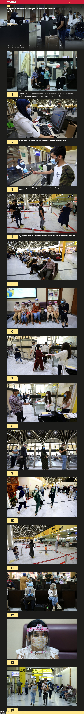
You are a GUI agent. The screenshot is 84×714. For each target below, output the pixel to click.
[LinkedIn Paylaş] (68, 9)
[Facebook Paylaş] (62, 9)
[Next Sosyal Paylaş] (60, 9)
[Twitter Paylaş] (65, 9)
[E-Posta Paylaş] (76, 9)
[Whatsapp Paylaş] (73, 9)
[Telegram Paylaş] (71, 9)
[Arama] (68, 2)
